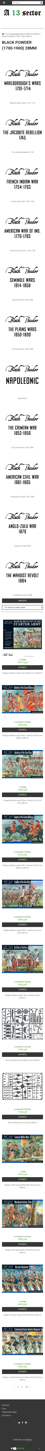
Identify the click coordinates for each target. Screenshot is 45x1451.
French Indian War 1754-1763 (22, 201)
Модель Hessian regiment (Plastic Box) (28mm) (23, 1315)
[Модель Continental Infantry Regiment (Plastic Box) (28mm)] (22, 1341)
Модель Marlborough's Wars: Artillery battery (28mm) (22, 996)
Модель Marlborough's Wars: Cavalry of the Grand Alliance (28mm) (22, 866)
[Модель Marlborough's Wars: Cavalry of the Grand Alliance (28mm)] (22, 829)
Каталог (6, 1405)
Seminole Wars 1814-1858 (22, 300)
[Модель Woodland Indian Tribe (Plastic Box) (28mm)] (22, 1213)
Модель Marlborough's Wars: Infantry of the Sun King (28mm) (23, 801)
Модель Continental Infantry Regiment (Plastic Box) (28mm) (22, 1378)
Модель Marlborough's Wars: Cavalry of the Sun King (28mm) (23, 931)
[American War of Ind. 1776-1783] (22, 227)
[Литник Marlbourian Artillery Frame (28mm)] (22, 1024)
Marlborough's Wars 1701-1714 (22, 103)
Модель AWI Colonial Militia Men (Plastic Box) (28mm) (22, 1186)
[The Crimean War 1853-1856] (22, 424)
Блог (4, 1408)
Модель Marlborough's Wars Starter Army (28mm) (22, 673)
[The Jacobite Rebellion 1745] (22, 129)
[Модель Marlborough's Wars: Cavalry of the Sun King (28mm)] (22, 894)
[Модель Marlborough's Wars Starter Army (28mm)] (22, 637)
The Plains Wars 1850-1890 (22, 349)
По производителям (15, 34)
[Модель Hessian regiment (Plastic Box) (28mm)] (22, 1278)
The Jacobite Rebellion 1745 (23, 152)
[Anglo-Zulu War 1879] (22, 523)
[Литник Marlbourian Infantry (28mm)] (22, 1086)
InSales (28, 1439)
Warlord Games (32, 34)
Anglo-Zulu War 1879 (22, 546)
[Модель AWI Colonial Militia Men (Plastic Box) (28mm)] (22, 1149)
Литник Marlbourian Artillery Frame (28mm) (22, 1060)
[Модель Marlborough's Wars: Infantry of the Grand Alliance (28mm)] (22, 699)
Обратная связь (9, 1412)
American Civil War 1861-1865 (22, 497)
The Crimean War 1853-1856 (22, 448)
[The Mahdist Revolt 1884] (22, 572)
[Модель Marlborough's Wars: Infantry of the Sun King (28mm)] (22, 764)
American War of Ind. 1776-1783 (22, 251)
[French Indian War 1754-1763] (22, 178)
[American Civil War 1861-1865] (22, 473)
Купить (22, 667)
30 (27, 1387)
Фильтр (22, 600)
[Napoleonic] (22, 375)
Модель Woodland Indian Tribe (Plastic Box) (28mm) (22, 1251)
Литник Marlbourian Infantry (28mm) (22, 1123)
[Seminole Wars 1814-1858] (22, 277)
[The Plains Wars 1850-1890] (22, 326)
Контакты (6, 1415)
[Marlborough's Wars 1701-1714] (22, 80)
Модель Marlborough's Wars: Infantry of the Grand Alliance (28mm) (22, 736)
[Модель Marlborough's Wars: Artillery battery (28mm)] (22, 959)
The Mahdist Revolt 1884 (22, 595)
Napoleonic (22, 398)
